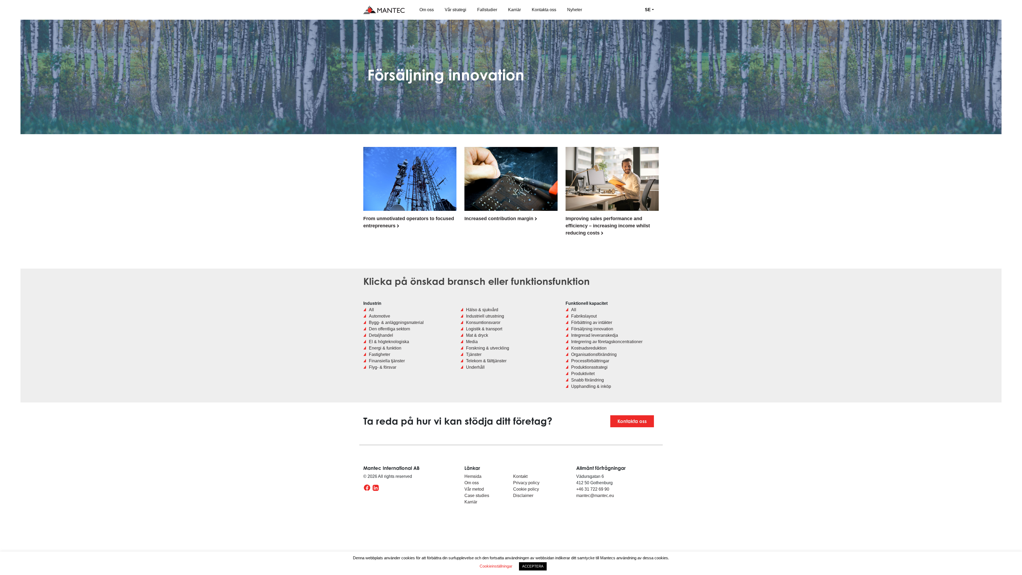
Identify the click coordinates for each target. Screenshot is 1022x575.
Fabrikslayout (584, 316)
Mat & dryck (477, 335)
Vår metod (474, 489)
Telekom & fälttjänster (486, 361)
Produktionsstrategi (589, 367)
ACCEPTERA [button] (532, 566)
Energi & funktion (385, 348)
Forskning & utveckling (487, 348)
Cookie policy (526, 489)
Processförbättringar (590, 361)
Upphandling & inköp (591, 386)
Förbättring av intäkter (591, 322)
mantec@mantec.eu (595, 495)
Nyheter (574, 9)
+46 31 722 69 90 (592, 489)
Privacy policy (527, 482)
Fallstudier (487, 9)
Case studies (476, 495)
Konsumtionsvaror (483, 322)
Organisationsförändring (594, 354)
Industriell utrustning (485, 316)
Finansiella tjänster (387, 361)
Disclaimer (523, 495)
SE (648, 9)
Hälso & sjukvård (482, 309)
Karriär (514, 9)
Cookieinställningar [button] (496, 566)
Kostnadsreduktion (589, 348)
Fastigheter (379, 354)
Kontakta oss (544, 9)
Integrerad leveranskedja (594, 335)
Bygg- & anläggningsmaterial (396, 322)
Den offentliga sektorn (389, 329)
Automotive (379, 316)
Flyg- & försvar (382, 367)
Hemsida (472, 476)
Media (472, 341)
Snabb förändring (587, 380)
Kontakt (520, 476)
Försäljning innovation (592, 329)
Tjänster (473, 354)
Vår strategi (455, 9)
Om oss (426, 9)
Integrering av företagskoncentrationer (606, 341)
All (371, 309)
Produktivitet (583, 373)
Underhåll (475, 367)
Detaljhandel (381, 335)
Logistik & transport (484, 329)
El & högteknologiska (389, 341)
